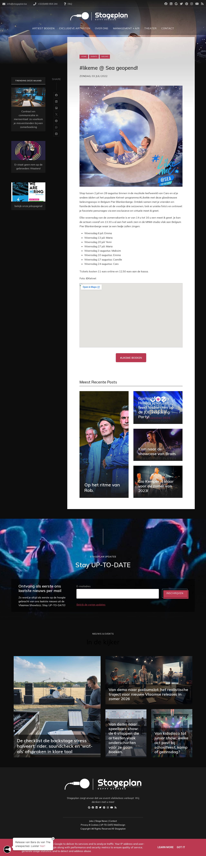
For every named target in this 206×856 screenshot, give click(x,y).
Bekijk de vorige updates (90, 604)
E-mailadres (83, 586)
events (94, 56)
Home (83, 56)
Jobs (91, 821)
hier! (42, 846)
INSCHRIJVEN (174, 593)
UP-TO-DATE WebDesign (112, 825)
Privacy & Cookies (90, 825)
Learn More (165, 847)
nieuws (104, 56)
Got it (181, 847)
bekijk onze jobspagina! (28, 206)
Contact (113, 821)
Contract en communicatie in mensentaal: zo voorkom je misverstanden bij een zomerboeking (28, 119)
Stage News (101, 821)
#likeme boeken (131, 357)
